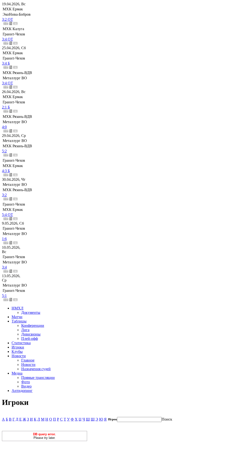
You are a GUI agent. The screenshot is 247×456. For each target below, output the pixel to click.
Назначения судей (36, 369)
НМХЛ (17, 308)
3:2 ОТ (7, 19)
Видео (26, 386)
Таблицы (19, 321)
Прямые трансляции (38, 378)
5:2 (4, 151)
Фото (25, 382)
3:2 (4, 195)
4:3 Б (6, 171)
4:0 (4, 127)
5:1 (4, 296)
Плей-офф (29, 338)
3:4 (4, 267)
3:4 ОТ (7, 39)
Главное (27, 360)
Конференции (32, 325)
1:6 (4, 239)
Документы (30, 312)
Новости (19, 356)
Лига (25, 330)
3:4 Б (6, 63)
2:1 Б (6, 107)
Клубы (17, 351)
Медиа (17, 373)
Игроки (18, 347)
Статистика (21, 343)
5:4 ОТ (7, 215)
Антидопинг (22, 391)
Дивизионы (31, 334)
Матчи (17, 317)
